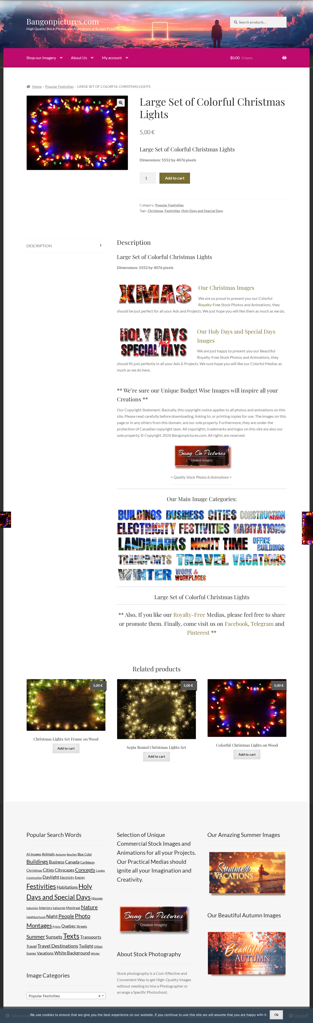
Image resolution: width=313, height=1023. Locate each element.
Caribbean (87, 862)
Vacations (45, 953)
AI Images (33, 854)
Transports (90, 937)
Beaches (72, 854)
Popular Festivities (59, 86)
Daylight (51, 877)
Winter (95, 953)
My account (112, 57)
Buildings (37, 861)
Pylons (57, 926)
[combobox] (66, 995)
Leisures (59, 908)
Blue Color (85, 854)
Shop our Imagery (41, 57)
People (66, 916)
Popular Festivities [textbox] (65, 995)
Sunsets (54, 937)
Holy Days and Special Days (202, 211)
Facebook (236, 623)
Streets (82, 926)
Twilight (86, 946)
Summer (35, 936)
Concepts (85, 870)
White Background (72, 953)
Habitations (67, 887)
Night (52, 916)
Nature (89, 907)
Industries (32, 908)
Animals (48, 854)
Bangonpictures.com (62, 21)
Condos (100, 870)
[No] (306, 1014)
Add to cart (174, 178)
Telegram (262, 623)
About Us (79, 57)
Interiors (45, 908)
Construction (34, 877)
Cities (48, 870)
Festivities (172, 211)
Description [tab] (39, 245)
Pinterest (198, 632)
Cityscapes (64, 870)
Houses (97, 898)
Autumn (61, 854)
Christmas (155, 211)
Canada (72, 862)
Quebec (68, 926)
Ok (276, 1015)
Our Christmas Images (226, 287)
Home (37, 86)
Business (56, 862)
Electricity (67, 877)
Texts (71, 936)
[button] (121, 103)
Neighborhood (35, 917)
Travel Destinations (57, 946)
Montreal (73, 908)
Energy (80, 877)
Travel (31, 946)
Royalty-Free (209, 304)
